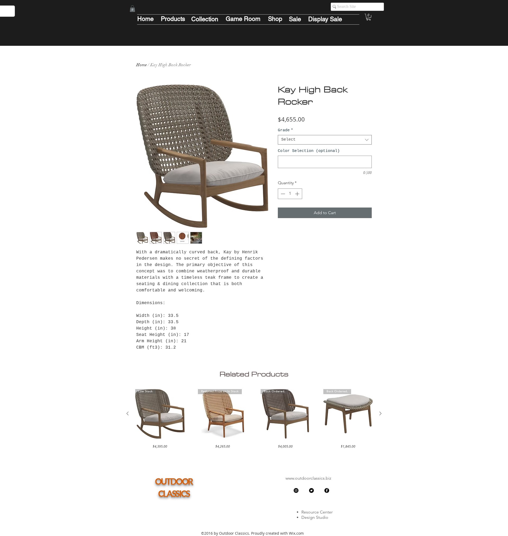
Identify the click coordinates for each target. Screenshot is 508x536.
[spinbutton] (290, 194)
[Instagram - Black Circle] (296, 490)
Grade (285, 130)
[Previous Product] (127, 413)
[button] (132, 8)
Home (141, 64)
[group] (254, 419)
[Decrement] (282, 194)
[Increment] (297, 194)
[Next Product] (380, 413)
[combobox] (325, 140)
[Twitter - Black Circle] (311, 490)
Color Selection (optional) (309, 151)
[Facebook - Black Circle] (326, 490)
